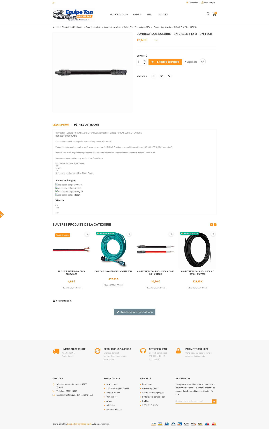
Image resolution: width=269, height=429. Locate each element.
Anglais (78, 188)
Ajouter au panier (167, 62)
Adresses (110, 405)
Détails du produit (86, 125)
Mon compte (112, 378)
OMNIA (145, 401)
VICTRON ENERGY (150, 405)
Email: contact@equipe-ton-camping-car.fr (74, 395)
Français (78, 185)
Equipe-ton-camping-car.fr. (79, 424)
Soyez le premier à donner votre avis (136, 312)
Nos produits (118, 14)
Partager (153, 76)
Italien (77, 195)
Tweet (161, 76)
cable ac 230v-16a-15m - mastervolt (113, 271)
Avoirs (109, 401)
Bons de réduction (114, 409)
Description (61, 125)
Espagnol (79, 191)
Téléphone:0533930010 (66, 391)
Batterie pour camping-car (153, 397)
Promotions (147, 384)
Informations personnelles (117, 388)
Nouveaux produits (150, 388)
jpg (56, 204)
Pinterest (169, 76)
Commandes (112, 397)
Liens (136, 14)
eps (57, 208)
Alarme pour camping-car (153, 393)
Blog (149, 14)
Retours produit (113, 393)
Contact (163, 14)
